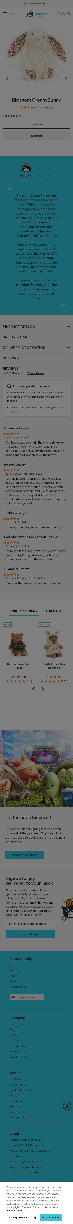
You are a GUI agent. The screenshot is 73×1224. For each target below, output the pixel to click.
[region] (36, 1203)
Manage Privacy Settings (23, 1217)
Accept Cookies (51, 1217)
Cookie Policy (15, 1210)
